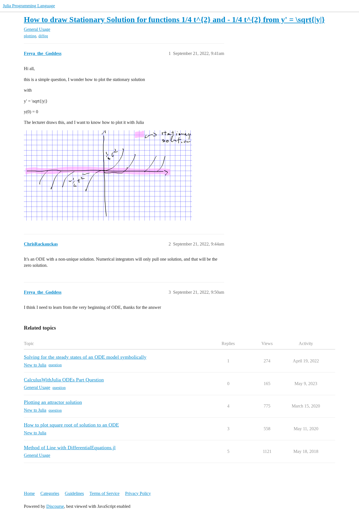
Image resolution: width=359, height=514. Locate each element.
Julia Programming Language (29, 5)
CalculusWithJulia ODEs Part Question (64, 380)
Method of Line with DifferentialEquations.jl (70, 447)
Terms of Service (104, 493)
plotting (30, 36)
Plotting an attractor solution (53, 402)
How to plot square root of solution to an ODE (71, 425)
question (55, 365)
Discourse (55, 506)
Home (29, 493)
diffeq (43, 36)
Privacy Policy (138, 493)
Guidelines (74, 493)
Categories (49, 493)
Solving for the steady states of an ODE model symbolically (85, 357)
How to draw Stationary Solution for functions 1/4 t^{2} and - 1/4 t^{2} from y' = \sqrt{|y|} (174, 19)
